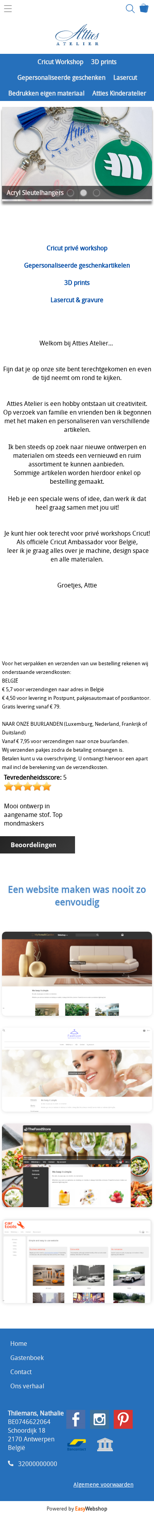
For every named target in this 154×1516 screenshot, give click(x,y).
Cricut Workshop (60, 61)
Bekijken (55, 979)
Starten (99, 979)
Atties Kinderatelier (119, 93)
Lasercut (125, 77)
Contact (21, 1371)
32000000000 (37, 1463)
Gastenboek (27, 1357)
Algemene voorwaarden (103, 1484)
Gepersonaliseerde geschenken (61, 77)
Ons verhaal (27, 1386)
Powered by (77, 1508)
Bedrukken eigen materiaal (46, 93)
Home (18, 1343)
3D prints (103, 61)
